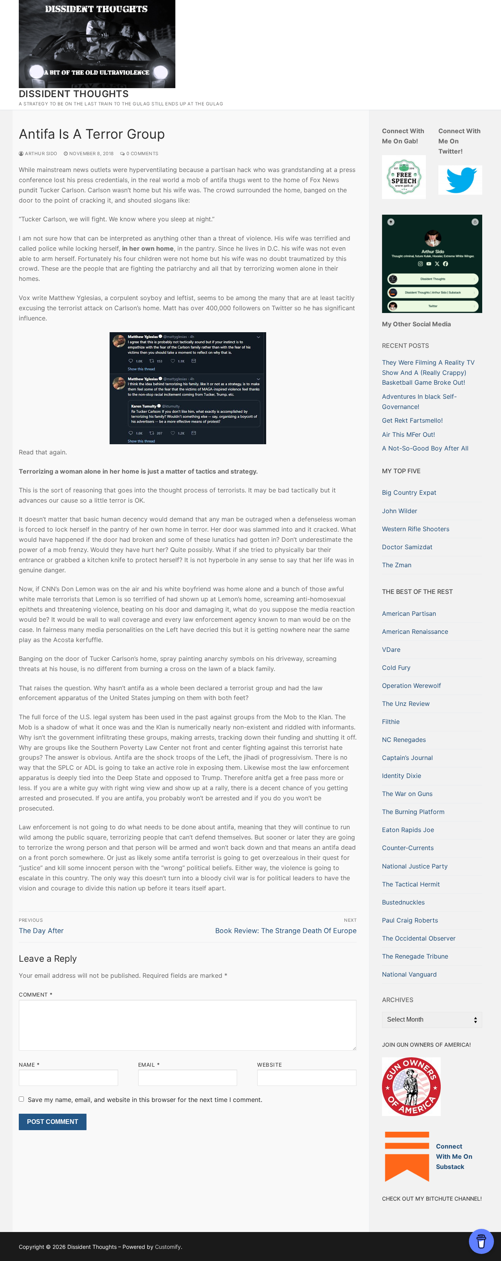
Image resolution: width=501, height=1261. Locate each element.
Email (149, 1065)
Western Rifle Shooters (415, 529)
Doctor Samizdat (407, 547)
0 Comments (142, 153)
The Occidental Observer (419, 938)
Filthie (391, 721)
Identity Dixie (401, 776)
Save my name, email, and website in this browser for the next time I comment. (145, 1100)
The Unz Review (406, 703)
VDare (391, 649)
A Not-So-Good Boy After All (425, 448)
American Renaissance (415, 631)
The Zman (396, 565)
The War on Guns (407, 794)
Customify (168, 1246)
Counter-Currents (408, 848)
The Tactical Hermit (411, 884)
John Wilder (399, 511)
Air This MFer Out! (408, 434)
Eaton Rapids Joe (408, 830)
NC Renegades (404, 740)
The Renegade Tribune (415, 956)
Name (29, 1065)
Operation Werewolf (411, 685)
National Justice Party (415, 866)
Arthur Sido (41, 153)
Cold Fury (396, 667)
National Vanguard (409, 974)
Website (269, 1065)
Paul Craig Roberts (410, 920)
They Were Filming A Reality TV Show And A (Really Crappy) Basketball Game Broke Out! (428, 372)
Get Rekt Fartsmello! (412, 420)
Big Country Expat (409, 492)
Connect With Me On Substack (454, 1156)
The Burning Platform (413, 812)
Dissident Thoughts (74, 94)
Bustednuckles (403, 902)
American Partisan (409, 613)
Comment (36, 994)
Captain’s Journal (407, 758)
